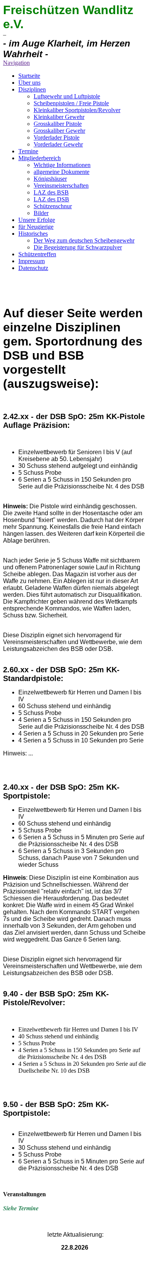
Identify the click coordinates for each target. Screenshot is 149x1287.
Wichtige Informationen (62, 165)
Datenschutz (33, 268)
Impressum (31, 261)
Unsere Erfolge (36, 220)
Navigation (16, 62)
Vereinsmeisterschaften (61, 185)
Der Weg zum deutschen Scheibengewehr (84, 240)
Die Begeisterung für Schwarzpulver (78, 247)
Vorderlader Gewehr (58, 144)
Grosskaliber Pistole (58, 124)
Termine (28, 151)
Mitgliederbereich (39, 158)
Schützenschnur (53, 206)
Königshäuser (50, 178)
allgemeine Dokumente (61, 172)
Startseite (29, 75)
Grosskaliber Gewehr (59, 130)
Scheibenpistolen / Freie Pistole (71, 103)
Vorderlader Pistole (56, 137)
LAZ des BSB (51, 192)
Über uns (29, 82)
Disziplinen (32, 89)
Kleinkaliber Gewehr (59, 117)
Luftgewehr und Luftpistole (67, 96)
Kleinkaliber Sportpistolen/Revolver (77, 110)
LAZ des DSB (51, 199)
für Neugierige (35, 226)
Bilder (41, 213)
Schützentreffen (37, 254)
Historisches (33, 233)
